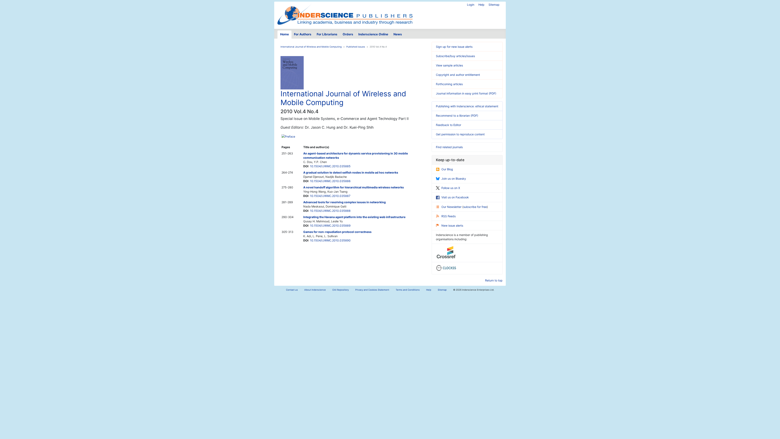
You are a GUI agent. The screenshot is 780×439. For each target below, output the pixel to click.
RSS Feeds (448, 216)
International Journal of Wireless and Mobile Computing (311, 46)
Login (470, 4)
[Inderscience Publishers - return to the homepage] (345, 14)
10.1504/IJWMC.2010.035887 (330, 196)
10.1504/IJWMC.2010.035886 (330, 181)
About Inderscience (315, 289)
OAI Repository (340, 289)
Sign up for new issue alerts (454, 46)
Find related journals (449, 147)
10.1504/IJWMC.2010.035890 (330, 240)
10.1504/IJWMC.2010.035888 (330, 210)
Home (284, 34)
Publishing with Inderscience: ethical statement (467, 106)
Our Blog (447, 169)
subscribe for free (475, 207)
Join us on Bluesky (453, 178)
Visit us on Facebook (455, 197)
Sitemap (494, 4)
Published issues (355, 46)
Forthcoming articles (449, 84)
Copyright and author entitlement (458, 74)
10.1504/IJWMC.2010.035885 (330, 166)
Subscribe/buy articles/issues (455, 56)
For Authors (302, 34)
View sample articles (449, 65)
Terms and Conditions (408, 289)
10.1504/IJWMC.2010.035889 (330, 225)
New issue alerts (452, 225)
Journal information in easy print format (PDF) (466, 93)
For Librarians (327, 34)
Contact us (292, 289)
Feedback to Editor (448, 125)
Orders (348, 34)
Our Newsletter (451, 207)
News (397, 34)
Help (481, 4)
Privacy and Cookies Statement (372, 289)
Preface (290, 136)
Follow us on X (450, 188)
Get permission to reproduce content (460, 134)
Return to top (494, 280)
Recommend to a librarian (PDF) (457, 115)
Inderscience (373, 34)
